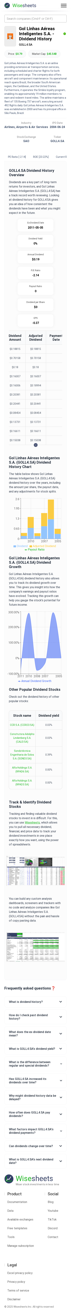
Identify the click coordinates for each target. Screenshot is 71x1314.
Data (10, 1210)
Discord (53, 1228)
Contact (53, 1237)
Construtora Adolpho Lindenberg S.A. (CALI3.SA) (22, 738)
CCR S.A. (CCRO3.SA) (22, 724)
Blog (51, 1202)
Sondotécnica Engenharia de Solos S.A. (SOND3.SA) (22, 754)
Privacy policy (16, 1282)
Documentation (17, 1202)
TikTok (52, 1219)
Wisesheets (32, 822)
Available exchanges (20, 1219)
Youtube (53, 1210)
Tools (11, 1237)
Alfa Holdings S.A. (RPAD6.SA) (22, 769)
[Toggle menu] (64, 5)
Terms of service (18, 1290)
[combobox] (35, 18)
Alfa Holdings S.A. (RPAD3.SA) (22, 782)
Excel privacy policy (20, 1273)
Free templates (17, 1228)
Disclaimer (14, 1299)
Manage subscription (20, 1246)
